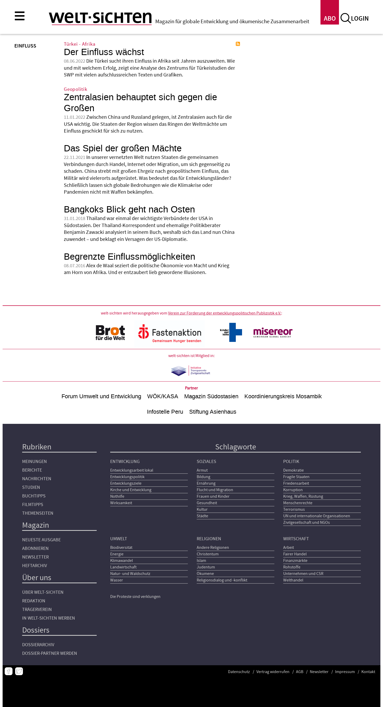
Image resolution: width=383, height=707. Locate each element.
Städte (202, 516)
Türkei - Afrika (79, 44)
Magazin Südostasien (211, 396)
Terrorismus (294, 509)
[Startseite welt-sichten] (100, 17)
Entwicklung (125, 462)
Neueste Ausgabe (41, 540)
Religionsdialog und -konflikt (222, 580)
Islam (201, 560)
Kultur (202, 509)
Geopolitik (75, 89)
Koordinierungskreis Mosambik (283, 396)
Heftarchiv (34, 566)
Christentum (208, 554)
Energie (116, 554)
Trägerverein (37, 610)
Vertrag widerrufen (272, 671)
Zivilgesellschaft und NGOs (306, 522)
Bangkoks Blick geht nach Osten (129, 209)
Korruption (293, 489)
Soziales (206, 462)
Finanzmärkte (295, 560)
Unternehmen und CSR (303, 573)
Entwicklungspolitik (127, 476)
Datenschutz (239, 671)
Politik (291, 462)
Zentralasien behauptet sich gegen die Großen (140, 102)
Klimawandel (121, 560)
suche (346, 18)
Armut (202, 470)
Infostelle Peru (165, 411)
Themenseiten (37, 513)
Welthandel (293, 580)
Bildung (203, 476)
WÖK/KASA (162, 396)
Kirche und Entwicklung (130, 489)
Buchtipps (34, 496)
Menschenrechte (297, 503)
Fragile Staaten (296, 476)
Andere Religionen (213, 547)
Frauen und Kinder (213, 496)
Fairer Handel (295, 554)
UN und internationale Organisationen (316, 516)
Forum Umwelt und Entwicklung (101, 396)
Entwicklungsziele (125, 483)
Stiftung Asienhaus (212, 411)
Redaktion (33, 601)
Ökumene (205, 573)
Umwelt (118, 539)
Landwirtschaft (123, 567)
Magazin (35, 525)
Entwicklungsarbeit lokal (131, 470)
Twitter (19, 671)
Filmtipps (32, 505)
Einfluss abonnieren (238, 44)
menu (19, 15)
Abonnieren (35, 548)
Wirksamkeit (121, 503)
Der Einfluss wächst (104, 52)
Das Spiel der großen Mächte (123, 148)
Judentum (206, 567)
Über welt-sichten (43, 592)
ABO (330, 18)
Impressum (345, 671)
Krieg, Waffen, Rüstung (303, 496)
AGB (299, 671)
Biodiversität (121, 547)
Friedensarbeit (296, 483)
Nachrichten (36, 479)
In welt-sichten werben (48, 618)
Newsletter (35, 557)
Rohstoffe (291, 567)
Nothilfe (117, 496)
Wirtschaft (296, 539)
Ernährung (206, 483)
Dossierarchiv (38, 645)
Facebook (9, 671)
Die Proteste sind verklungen (135, 596)
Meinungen (34, 462)
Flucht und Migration (215, 489)
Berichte (32, 470)
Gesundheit (207, 503)
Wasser (116, 580)
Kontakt (368, 671)
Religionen (209, 539)
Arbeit (288, 547)
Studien (31, 487)
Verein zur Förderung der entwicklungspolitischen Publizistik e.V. (224, 313)
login (360, 19)
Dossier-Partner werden (49, 653)
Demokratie (293, 470)
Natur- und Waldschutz (130, 573)
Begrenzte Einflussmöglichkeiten (129, 257)
